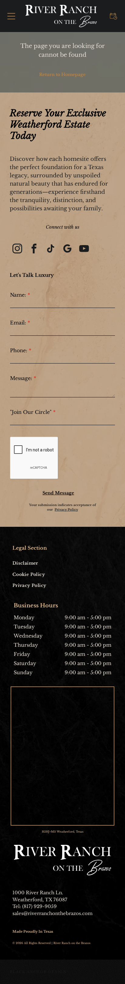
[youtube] (84, 249)
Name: (18, 295)
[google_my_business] (67, 249)
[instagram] (17, 249)
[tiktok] (50, 249)
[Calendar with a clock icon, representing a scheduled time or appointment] (113, 21)
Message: (21, 378)
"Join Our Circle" (31, 412)
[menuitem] (36, 563)
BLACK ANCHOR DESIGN (38, 972)
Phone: (18, 350)
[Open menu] (11, 16)
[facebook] (34, 249)
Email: (18, 323)
